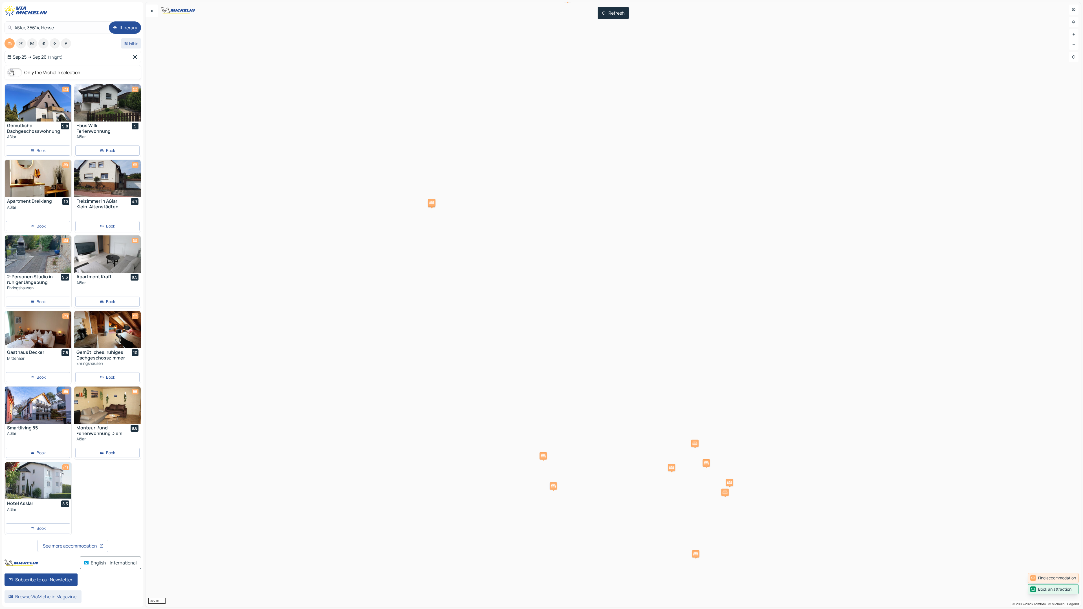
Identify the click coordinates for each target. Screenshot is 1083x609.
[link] (1053, 578)
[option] (10, 43)
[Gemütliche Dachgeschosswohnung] (38, 103)
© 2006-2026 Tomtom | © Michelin (1038, 603)
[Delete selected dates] (136, 57)
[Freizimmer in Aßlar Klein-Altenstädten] (107, 178)
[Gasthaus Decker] (38, 329)
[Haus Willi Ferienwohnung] (107, 103)
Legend (1073, 603)
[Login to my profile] (1073, 10)
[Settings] (1073, 22)
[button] (706, 463)
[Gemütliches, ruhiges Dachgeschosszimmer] (107, 329)
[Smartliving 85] (38, 405)
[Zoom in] (1073, 34)
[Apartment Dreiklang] (38, 178)
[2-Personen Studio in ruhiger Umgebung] (38, 254)
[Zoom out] (1073, 44)
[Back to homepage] (27, 11)
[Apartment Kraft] (107, 254)
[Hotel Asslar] (38, 480)
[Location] (1073, 57)
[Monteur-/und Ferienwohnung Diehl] (107, 405)
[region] (613, 304)
